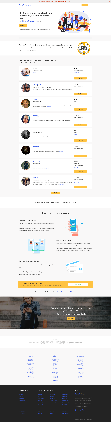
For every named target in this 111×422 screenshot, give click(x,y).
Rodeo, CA (80, 359)
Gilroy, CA (30, 376)
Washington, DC (65, 413)
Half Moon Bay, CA (30, 377)
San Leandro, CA (80, 364)
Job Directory (21, 402)
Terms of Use (21, 398)
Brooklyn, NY (40, 402)
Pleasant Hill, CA (80, 355)
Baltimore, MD (41, 398)
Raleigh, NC (64, 398)
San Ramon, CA (81, 368)
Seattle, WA (64, 404)
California (30, 38)
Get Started (23, 25)
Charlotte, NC (40, 404)
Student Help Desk (71, 291)
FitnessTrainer (23, 38)
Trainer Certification (23, 409)
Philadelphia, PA (65, 394)
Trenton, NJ (64, 411)
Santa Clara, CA (80, 369)
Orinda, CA (55, 377)
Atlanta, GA (40, 394)
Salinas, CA (80, 360)
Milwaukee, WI (53, 409)
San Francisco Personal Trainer (40, 38)
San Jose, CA (80, 363)
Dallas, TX (40, 411)
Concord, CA (30, 365)
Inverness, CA (55, 357)
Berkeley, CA (30, 361)
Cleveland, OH (40, 409)
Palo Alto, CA (55, 379)
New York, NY (53, 411)
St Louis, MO (64, 406)
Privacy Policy (22, 400)
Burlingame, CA (30, 363)
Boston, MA (40, 400)
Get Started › (84, 4)
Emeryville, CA (30, 373)
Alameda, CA (30, 356)
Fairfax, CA (30, 375)
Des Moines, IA (53, 394)
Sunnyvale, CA (80, 376)
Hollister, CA (55, 356)
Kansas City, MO (53, 400)
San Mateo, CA (81, 365)
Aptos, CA (30, 359)
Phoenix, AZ (64, 396)
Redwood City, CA (80, 357)
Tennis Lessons (22, 413)
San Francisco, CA (30, 355)
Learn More (71, 318)
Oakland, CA (55, 376)
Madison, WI (52, 404)
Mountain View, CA (55, 372)
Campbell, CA (30, 364)
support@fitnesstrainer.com (82, 410)
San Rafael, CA (80, 367)
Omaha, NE (52, 413)
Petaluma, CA (55, 380)
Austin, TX (40, 396)
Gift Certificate (22, 411)
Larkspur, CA (55, 360)
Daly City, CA (30, 368)
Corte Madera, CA (30, 367)
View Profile (80, 78)
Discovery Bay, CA (30, 371)
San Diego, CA (65, 400)
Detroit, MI (52, 396)
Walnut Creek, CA (80, 379)
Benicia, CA (30, 360)
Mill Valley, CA (55, 368)
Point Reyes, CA (80, 356)
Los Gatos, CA (55, 364)
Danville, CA (30, 369)
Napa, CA (55, 373)
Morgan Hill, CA (55, 371)
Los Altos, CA (55, 363)
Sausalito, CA (80, 373)
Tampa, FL (64, 409)
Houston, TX (52, 398)
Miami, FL (52, 406)
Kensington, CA (55, 359)
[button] (55, 1)
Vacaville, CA (80, 377)
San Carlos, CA (81, 361)
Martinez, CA (55, 365)
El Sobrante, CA (30, 372)
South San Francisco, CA (80, 375)
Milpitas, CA (55, 369)
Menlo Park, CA (55, 367)
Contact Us (21, 396)
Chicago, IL (40, 406)
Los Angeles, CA (53, 402)
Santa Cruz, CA (81, 372)
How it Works (60, 291)
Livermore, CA (55, 361)
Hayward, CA (55, 355)
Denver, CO (40, 413)
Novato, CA (55, 375)
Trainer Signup (22, 404)
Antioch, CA (30, 357)
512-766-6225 (80, 409)
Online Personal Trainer (23, 406)
